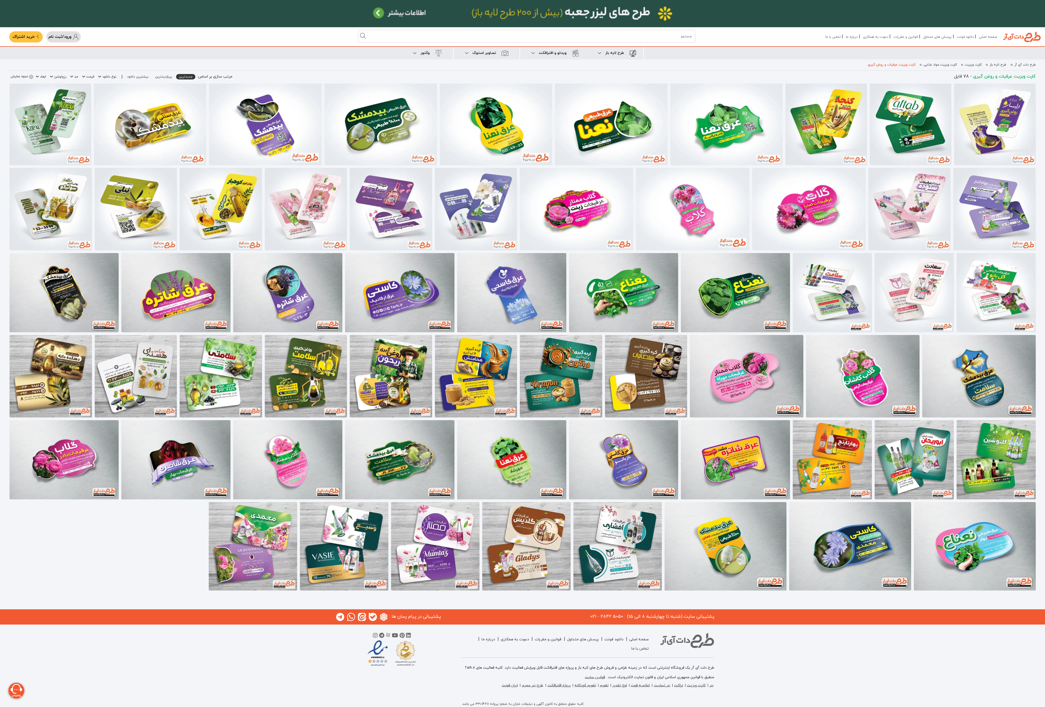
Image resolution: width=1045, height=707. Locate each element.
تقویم (604, 685)
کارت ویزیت (973, 65)
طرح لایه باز (998, 65)
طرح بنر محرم (532, 685)
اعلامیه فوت (640, 685)
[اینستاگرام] (375, 636)
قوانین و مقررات (905, 37)
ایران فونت (510, 685)
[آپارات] (388, 636)
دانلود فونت (965, 37)
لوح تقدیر (619, 685)
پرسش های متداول (937, 37)
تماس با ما (833, 37)
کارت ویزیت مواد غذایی (940, 65)
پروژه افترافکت (559, 685)
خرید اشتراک (24, 37)
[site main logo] (1022, 36)
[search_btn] (363, 36)
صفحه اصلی (988, 37)
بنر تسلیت (662, 685)
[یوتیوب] (395, 636)
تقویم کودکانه (585, 685)
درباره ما (851, 37)
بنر (711, 685)
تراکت (678, 685)
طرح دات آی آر (1025, 65)
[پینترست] (402, 636)
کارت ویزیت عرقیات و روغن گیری (891, 65)
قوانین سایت (595, 677)
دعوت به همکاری (875, 37)
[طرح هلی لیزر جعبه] (522, 13)
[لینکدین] (408, 636)
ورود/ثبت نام (60, 37)
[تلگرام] (381, 636)
